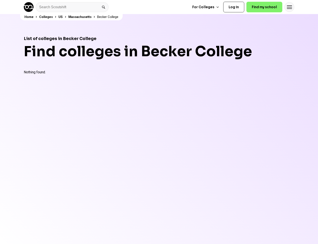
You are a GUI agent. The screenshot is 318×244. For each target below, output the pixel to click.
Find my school (264, 7)
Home (29, 17)
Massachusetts (80, 17)
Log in (234, 7)
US (60, 17)
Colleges (46, 17)
